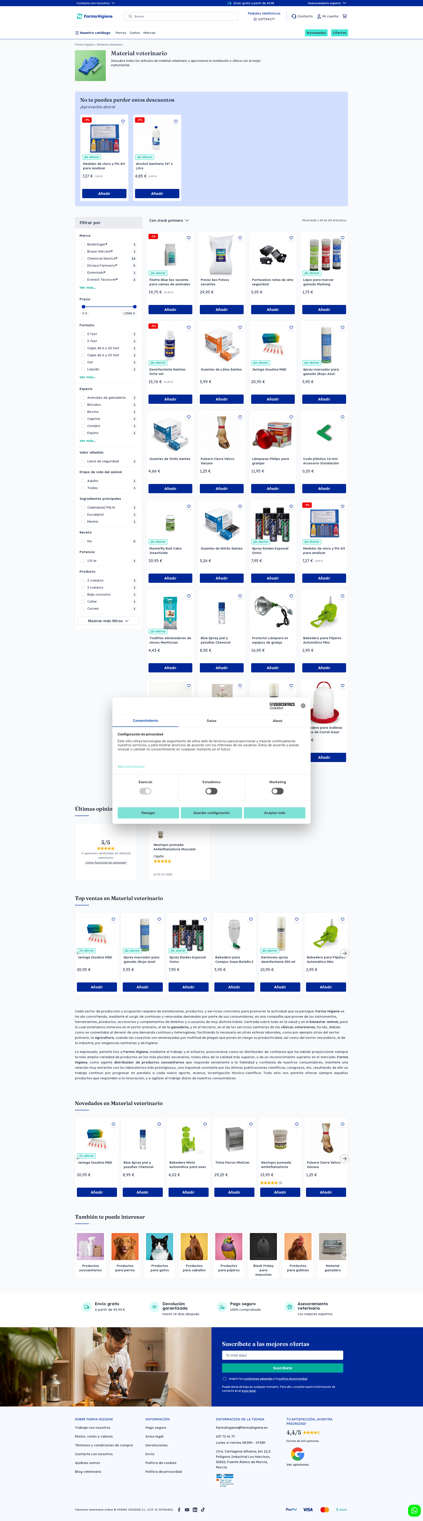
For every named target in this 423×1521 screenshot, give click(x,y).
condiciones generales (258, 1378)
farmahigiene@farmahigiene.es (242, 1427)
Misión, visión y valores (94, 1436)
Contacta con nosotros (93, 3)
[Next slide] (344, 953)
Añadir (104, 193)
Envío (149, 1454)
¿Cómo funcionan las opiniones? (106, 862)
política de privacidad (292, 1378)
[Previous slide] (78, 953)
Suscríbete (282, 1368)
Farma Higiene (84, 44)
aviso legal (248, 1390)
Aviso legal (154, 1436)
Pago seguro (155, 1427)
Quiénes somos (87, 1463)
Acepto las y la (268, 1378)
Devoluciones (156, 1445)
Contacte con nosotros (94, 1454)
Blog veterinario (88, 1471)
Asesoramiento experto (324, 3)
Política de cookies (160, 1463)
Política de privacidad (163, 1471)
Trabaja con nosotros (92, 1427)
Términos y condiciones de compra (104, 1445)
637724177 (266, 19)
